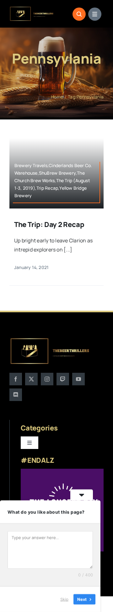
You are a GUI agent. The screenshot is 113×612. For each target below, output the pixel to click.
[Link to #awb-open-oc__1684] (94, 14)
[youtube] (78, 379)
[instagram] (47, 379)
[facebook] (15, 379)
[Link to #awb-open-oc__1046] (79, 14)
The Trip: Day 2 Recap (49, 224)
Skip (64, 599)
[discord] (15, 394)
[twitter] (31, 379)
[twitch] (62, 379)
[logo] (31, 8)
